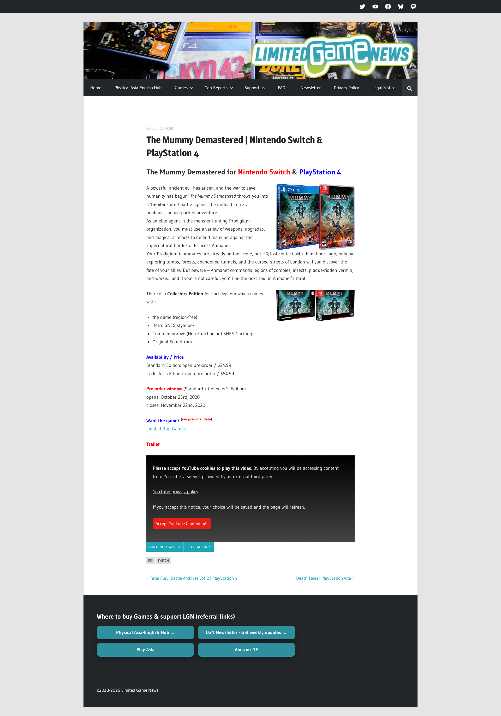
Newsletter (311, 87)
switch (163, 560)
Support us (254, 87)
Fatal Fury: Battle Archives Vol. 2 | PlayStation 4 (193, 578)
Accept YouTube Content (178, 523)
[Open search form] (410, 87)
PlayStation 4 (199, 547)
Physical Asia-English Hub (138, 87)
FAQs (282, 87)
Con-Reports (216, 87)
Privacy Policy (346, 87)
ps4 (151, 560)
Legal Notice (383, 87)
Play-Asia (145, 650)
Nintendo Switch (164, 547)
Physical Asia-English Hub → (145, 632)
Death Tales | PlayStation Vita (323, 578)
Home (95, 87)
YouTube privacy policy (175, 492)
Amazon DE (246, 650)
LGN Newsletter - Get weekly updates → (246, 632)
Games (181, 87)
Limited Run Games (166, 429)
